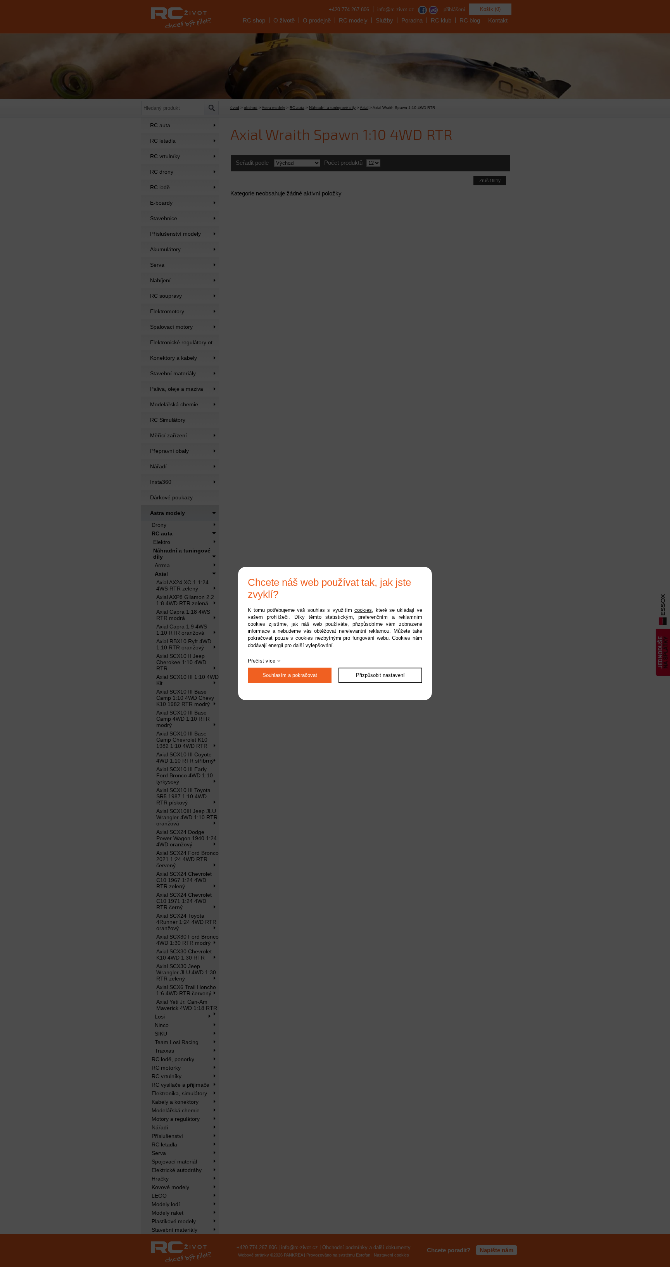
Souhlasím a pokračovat (289, 675)
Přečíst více (261, 661)
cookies (363, 610)
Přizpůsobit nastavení (380, 675)
